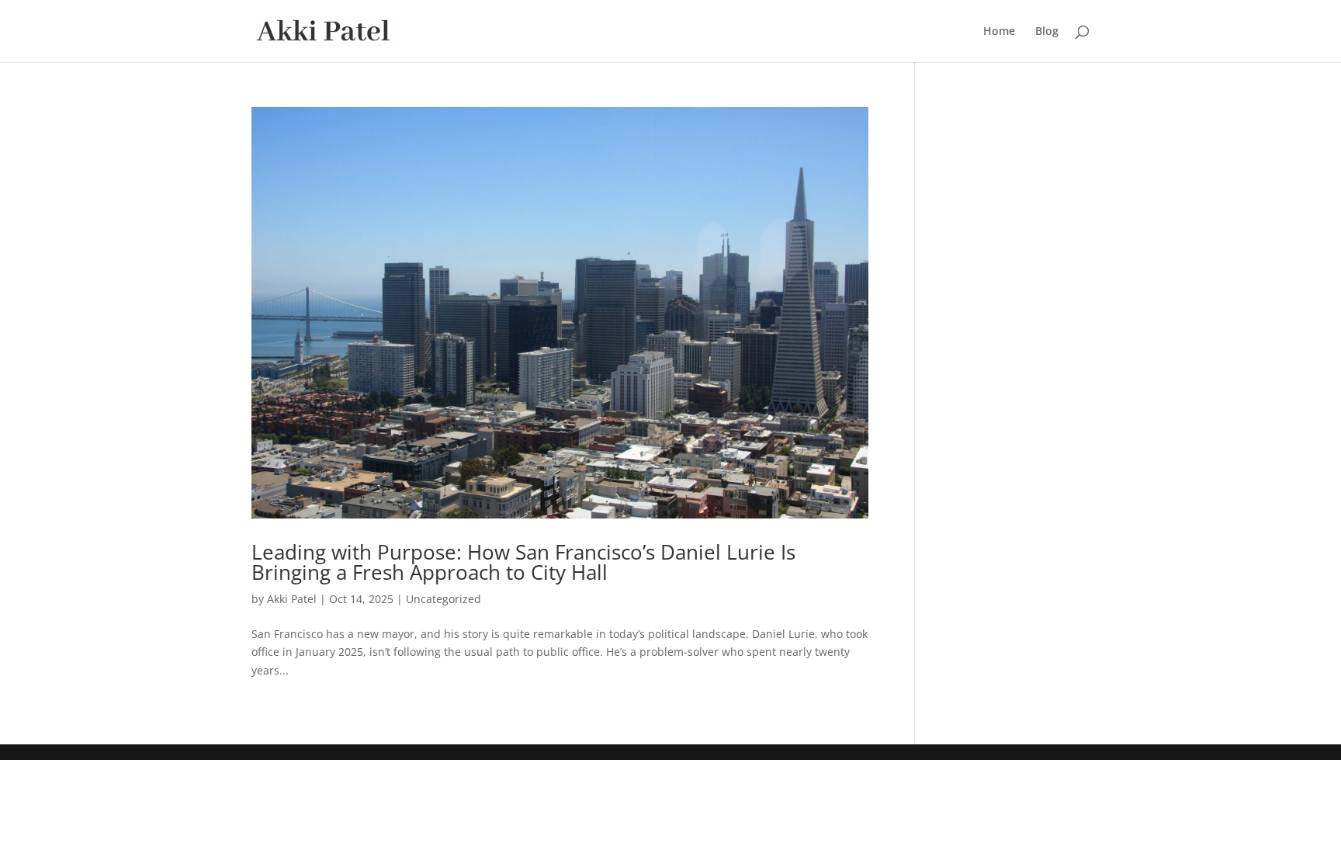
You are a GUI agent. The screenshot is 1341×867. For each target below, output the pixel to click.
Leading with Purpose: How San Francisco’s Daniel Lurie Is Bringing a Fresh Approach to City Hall (523, 562)
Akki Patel (292, 598)
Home (999, 32)
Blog (1047, 32)
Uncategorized (443, 598)
